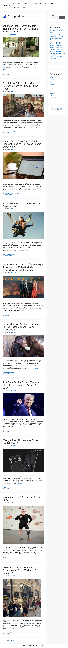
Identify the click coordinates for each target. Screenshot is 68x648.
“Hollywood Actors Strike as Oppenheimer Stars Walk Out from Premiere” (21, 570)
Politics (35, 3)
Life (58, 3)
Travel (46, 3)
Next (20, 640)
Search (52, 15)
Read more (34, 127)
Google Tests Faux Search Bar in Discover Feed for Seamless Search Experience (22, 144)
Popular (52, 3)
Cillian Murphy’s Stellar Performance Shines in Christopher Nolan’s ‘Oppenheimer (22, 327)
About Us (24, 7)
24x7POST (7, 5)
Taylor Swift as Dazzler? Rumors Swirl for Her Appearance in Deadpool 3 (57, 43)
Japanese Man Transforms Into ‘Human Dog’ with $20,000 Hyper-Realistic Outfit (21, 28)
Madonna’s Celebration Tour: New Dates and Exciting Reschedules (56, 49)
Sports (40, 3)
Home (14, 3)
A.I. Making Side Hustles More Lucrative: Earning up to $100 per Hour (21, 86)
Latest (19, 3)
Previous (6, 640)
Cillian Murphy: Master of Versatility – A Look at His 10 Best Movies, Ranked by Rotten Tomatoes (23, 267)
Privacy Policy (16, 7)
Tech (12, 193)
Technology (12, 131)
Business (52, 79)
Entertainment (27, 3)
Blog (5, 254)
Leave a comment (8, 74)
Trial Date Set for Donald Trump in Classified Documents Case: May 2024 (21, 385)
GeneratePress (41, 645)
